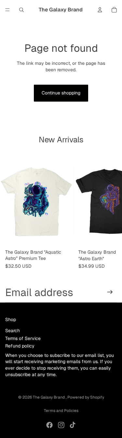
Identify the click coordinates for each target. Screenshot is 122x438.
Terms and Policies (61, 410)
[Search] (21, 10)
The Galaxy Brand (49, 397)
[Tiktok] (72, 425)
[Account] (100, 10)
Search (12, 330)
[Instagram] (61, 425)
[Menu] (7, 9)
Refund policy (19, 346)
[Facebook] (49, 425)
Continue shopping (61, 93)
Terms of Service (23, 338)
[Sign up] (110, 292)
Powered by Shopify (85, 397)
